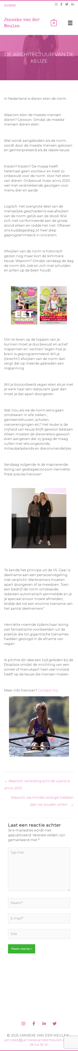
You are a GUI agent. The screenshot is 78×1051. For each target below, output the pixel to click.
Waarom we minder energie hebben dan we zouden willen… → (42, 798)
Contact (44, 690)
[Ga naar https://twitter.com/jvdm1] (54, 1022)
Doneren (10, 4)
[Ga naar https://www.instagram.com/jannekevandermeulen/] (23, 1022)
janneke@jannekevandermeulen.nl (35, 1040)
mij (54, 690)
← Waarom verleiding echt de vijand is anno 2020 (37, 782)
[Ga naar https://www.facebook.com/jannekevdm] (34, 1022)
